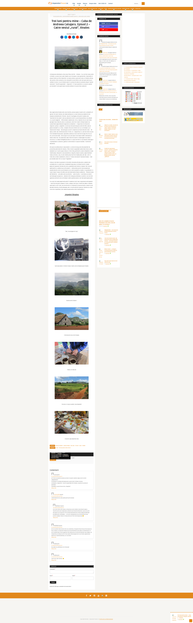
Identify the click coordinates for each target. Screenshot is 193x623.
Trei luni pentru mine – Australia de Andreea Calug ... (60, 457)
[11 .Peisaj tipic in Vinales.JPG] (71, 57)
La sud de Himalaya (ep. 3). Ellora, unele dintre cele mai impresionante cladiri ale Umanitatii (108, 56)
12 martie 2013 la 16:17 (58, 507)
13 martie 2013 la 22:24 (56, 557)
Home (69, 14)
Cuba (73, 14)
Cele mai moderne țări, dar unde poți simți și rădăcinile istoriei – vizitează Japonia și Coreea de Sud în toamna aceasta (111, 241)
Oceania (132, 8)
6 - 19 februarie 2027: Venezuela (131, 82)
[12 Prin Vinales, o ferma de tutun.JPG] (71, 317)
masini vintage (67, 445)
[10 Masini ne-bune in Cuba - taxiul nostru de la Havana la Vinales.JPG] (71, 248)
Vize (100, 109)
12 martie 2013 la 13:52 (56, 527)
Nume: (51, 575)
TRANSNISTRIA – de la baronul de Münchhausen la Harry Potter (111, 231)
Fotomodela (57, 494)
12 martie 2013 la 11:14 (56, 496)
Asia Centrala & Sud (92, 8)
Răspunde (53, 488)
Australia (53, 460)
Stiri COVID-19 (102, 3)
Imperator (60, 453)
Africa (105, 8)
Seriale (79, 3)
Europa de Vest (58, 8)
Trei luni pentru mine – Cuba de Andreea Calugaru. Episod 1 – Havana (184, 616)
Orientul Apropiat (83, 8)
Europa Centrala (66, 8)
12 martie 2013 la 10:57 (56, 476)
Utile (73, 3)
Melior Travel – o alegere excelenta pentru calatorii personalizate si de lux (110, 250)
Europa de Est (74, 8)
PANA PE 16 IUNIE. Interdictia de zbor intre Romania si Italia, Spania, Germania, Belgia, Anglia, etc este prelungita (111, 127)
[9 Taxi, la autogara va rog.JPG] (71, 213)
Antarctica (137, 8)
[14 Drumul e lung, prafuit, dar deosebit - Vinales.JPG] (71, 387)
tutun (80, 445)
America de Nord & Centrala (114, 8)
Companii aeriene (104, 211)
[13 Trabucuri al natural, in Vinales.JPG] (71, 352)
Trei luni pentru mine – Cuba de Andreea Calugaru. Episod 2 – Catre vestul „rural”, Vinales (71, 16)
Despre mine (92, 3)
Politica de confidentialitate (106, 619)
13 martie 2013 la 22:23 (56, 545)
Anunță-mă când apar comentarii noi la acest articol (60, 586)
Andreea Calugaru (59, 445)
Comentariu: (52, 569)
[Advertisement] (71, 98)
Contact (110, 3)
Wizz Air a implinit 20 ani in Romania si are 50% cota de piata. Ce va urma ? (108, 92)
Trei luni (76, 445)
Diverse (85, 3)
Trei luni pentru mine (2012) (64, 447)
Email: (73, 575)
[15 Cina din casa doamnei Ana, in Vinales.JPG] (71, 421)
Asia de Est (100, 8)
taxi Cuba (72, 445)
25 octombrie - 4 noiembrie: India (132, 70)
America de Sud (125, 8)
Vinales (83, 445)
